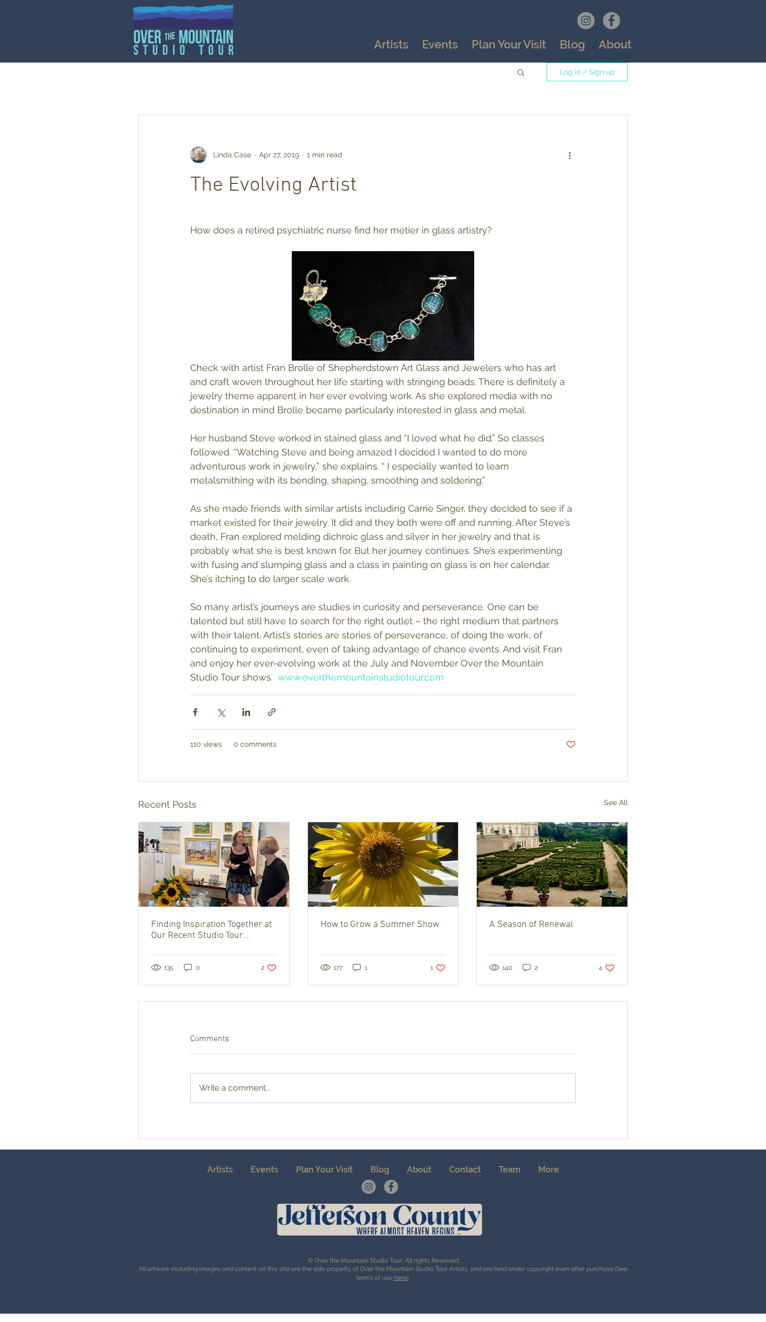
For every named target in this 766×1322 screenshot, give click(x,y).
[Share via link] (272, 712)
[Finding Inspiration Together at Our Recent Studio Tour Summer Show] (214, 864)
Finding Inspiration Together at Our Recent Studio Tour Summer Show (211, 930)
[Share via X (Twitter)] (221, 712)
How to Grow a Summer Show (379, 924)
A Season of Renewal (531, 924)
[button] (440, 44)
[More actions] (569, 155)
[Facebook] (611, 20)
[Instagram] (586, 20)
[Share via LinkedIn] (246, 712)
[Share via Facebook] (195, 712)
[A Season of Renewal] (552, 864)
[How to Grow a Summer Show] (383, 864)
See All (616, 802)
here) (401, 1277)
